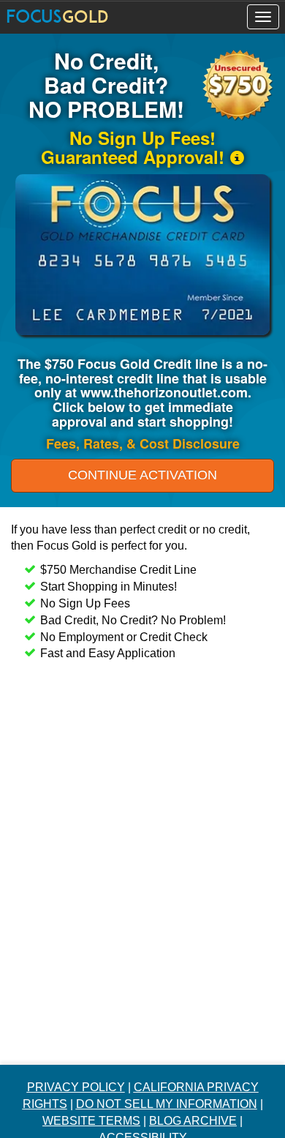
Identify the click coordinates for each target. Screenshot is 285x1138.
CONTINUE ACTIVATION (142, 475)
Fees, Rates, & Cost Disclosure (143, 443)
